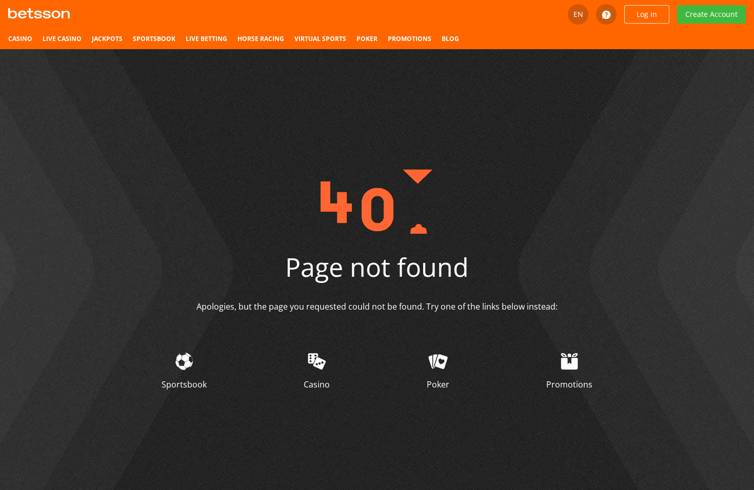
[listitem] (20, 39)
